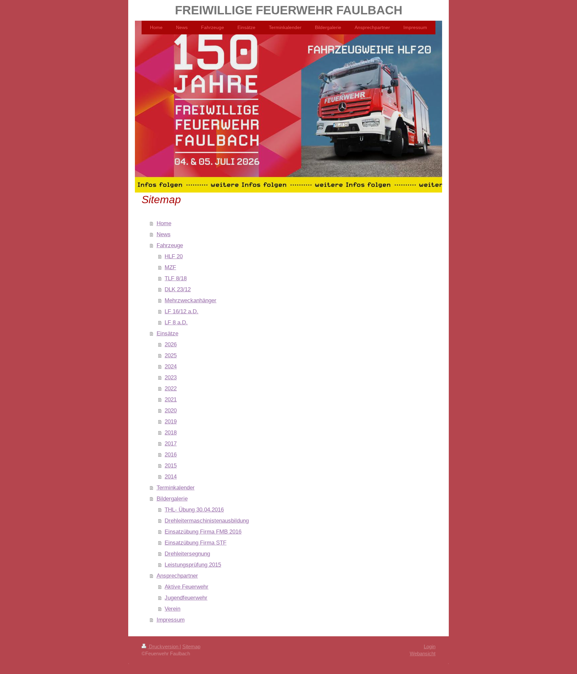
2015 (171, 465)
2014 (171, 476)
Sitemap (191, 646)
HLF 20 (174, 256)
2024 (171, 366)
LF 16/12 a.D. (181, 311)
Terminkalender (176, 487)
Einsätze (167, 333)
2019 (171, 421)
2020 (171, 410)
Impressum (171, 620)
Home (164, 223)
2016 (171, 454)
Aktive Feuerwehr (186, 587)
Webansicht (422, 653)
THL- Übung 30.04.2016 (194, 510)
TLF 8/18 (176, 278)
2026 (171, 344)
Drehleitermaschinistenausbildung (207, 521)
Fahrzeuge (170, 245)
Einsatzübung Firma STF (195, 543)
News (164, 234)
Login (429, 646)
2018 (171, 432)
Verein (172, 609)
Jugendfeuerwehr (186, 598)
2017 (171, 443)
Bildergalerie (172, 498)
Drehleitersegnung (187, 554)
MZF (170, 267)
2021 (171, 399)
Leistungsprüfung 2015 (193, 565)
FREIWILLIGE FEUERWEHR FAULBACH (288, 10)
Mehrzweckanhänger (190, 300)
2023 (171, 377)
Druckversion (164, 646)
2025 (171, 355)
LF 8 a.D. (176, 322)
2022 (171, 388)
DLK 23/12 (178, 289)
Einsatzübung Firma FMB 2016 (203, 532)
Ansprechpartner (177, 576)
